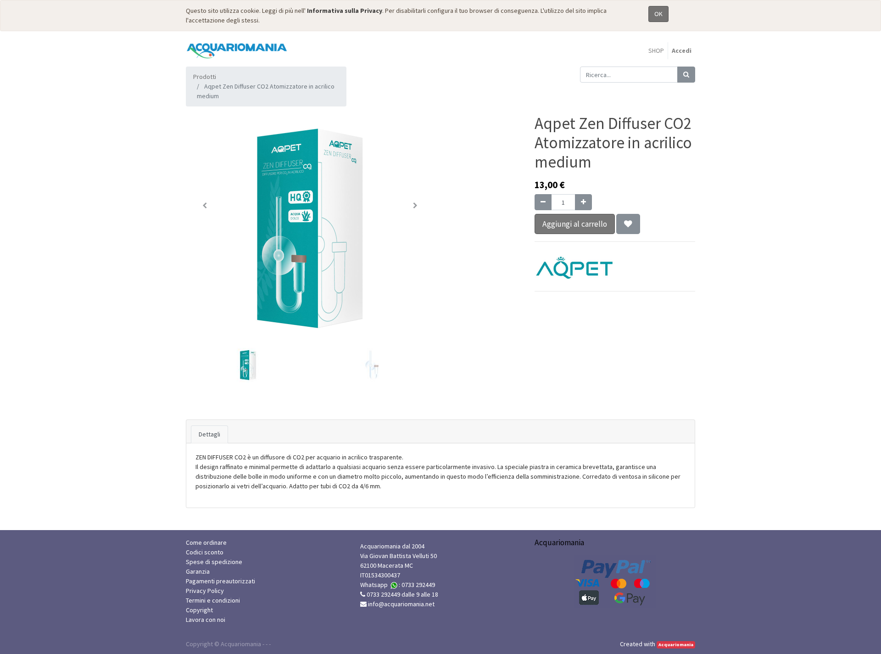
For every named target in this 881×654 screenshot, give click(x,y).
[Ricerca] (686, 75)
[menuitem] (656, 50)
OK (658, 14)
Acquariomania (675, 645)
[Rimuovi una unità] (543, 202)
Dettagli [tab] (209, 434)
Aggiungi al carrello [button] (574, 224)
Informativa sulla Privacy (344, 10)
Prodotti (204, 77)
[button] (204, 205)
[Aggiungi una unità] (583, 202)
